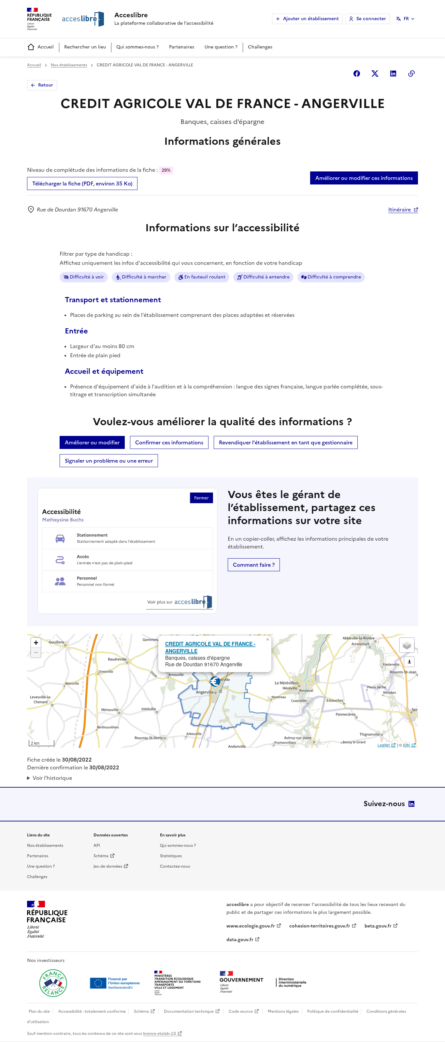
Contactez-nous (175, 866)
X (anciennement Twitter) (374, 73)
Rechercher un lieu (85, 47)
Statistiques (171, 856)
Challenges (260, 47)
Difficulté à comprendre (334, 277)
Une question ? (221, 47)
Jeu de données (107, 866)
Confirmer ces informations (169, 442)
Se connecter (371, 18)
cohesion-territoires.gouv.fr (319, 926)
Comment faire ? (254, 565)
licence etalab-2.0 (159, 1033)
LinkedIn (411, 803)
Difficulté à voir (87, 277)
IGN (406, 745)
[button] (267, 639)
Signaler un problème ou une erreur (109, 461)
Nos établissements (69, 65)
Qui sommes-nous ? (137, 47)
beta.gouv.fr (378, 926)
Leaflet (384, 745)
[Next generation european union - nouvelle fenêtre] (116, 983)
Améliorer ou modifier (92, 442)
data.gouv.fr (239, 939)
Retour (45, 85)
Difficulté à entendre (266, 277)
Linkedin (393, 73)
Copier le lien (411, 73)
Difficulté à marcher (144, 277)
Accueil (45, 47)
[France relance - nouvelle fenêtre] (53, 983)
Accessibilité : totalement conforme (92, 1011)
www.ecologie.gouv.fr (250, 926)
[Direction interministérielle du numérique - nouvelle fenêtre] (264, 982)
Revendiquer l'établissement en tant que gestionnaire (285, 442)
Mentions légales (283, 1011)
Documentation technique (189, 1011)
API (96, 845)
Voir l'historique (52, 778)
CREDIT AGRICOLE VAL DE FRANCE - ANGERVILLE (210, 647)
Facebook (356, 73)
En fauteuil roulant (204, 277)
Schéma (100, 856)
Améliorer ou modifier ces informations (364, 178)
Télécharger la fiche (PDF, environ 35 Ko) (82, 183)
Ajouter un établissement (311, 18)
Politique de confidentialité (332, 1011)
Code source (241, 1011)
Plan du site (39, 1011)
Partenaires (181, 47)
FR (406, 18)
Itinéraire (399, 209)
